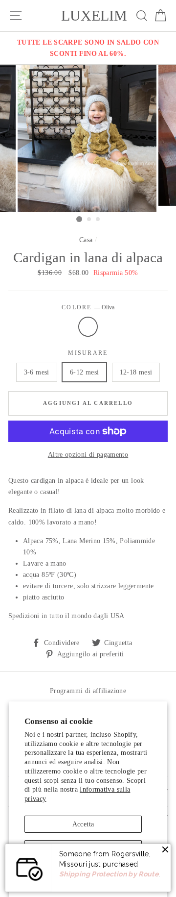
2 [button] (89, 219)
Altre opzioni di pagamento (88, 454)
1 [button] (79, 219)
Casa (85, 240)
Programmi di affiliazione (88, 691)
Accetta (83, 824)
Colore (88, 307)
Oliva (88, 327)
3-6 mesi (36, 372)
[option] (88, 48)
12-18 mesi (136, 372)
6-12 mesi (84, 372)
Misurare (88, 353)
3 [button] (98, 219)
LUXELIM (94, 15)
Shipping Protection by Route (108, 874)
